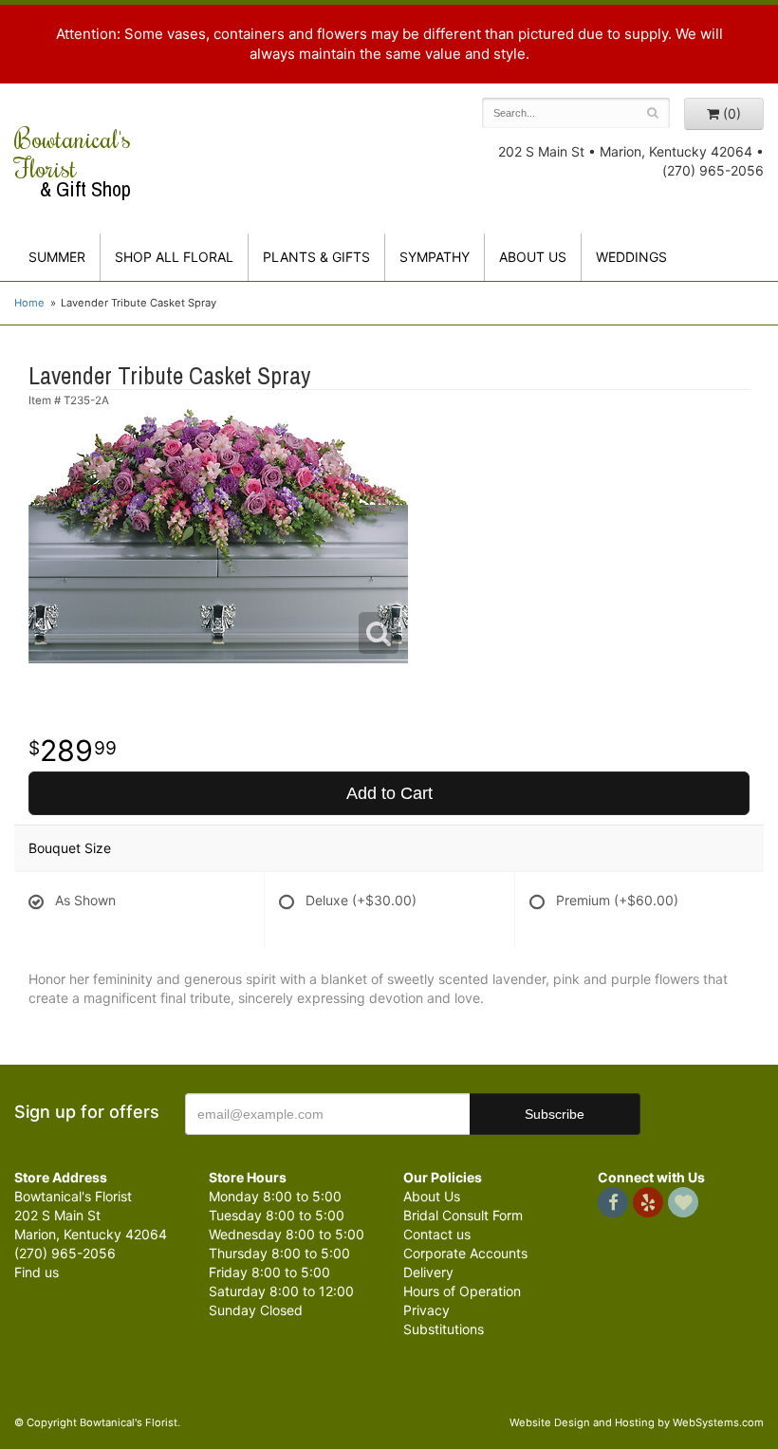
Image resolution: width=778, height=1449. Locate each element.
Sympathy (434, 257)
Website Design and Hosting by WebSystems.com (636, 1422)
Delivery (428, 1272)
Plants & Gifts (316, 257)
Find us (36, 1272)
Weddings (631, 257)
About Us (431, 1196)
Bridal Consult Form (463, 1215)
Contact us (437, 1234)
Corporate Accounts (465, 1253)
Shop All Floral (174, 257)
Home (29, 302)
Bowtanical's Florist (72, 162)
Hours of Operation (462, 1291)
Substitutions (443, 1329)
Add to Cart (389, 793)
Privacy (426, 1310)
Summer (56, 257)
